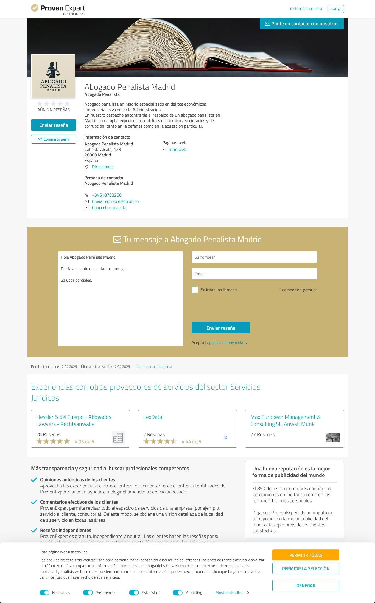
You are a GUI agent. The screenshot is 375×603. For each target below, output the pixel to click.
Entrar (336, 9)
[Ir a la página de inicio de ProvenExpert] (58, 10)
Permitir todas (305, 555)
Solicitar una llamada (219, 290)
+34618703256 (107, 195)
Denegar (305, 585)
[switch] (88, 592)
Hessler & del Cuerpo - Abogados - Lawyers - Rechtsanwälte (75, 420)
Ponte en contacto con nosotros (304, 23)
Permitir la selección (306, 568)
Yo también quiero (305, 8)
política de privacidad (227, 342)
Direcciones (102, 167)
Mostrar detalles (229, 592)
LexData (152, 416)
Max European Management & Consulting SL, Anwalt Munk (285, 420)
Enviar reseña (53, 124)
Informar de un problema (153, 366)
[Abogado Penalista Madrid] (53, 76)
